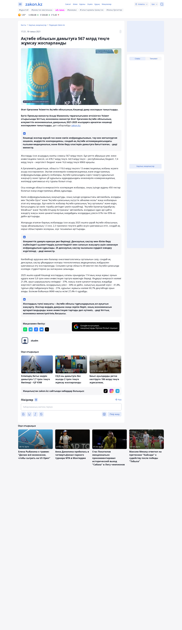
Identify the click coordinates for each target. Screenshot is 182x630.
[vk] (41, 329)
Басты (23, 25)
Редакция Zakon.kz (57, 25)
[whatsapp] (25, 329)
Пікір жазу (114, 414)
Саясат (68, 4)
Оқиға (89, 4)
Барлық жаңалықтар (38, 25)
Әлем (75, 4)
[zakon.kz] (33, 4)
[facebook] (36, 329)
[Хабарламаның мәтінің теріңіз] (71, 406)
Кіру (119, 399)
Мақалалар (106, 4)
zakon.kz (75, 125)
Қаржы (82, 4)
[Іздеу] (162, 4)
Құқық (97, 4)
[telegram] (30, 329)
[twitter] (47, 329)
